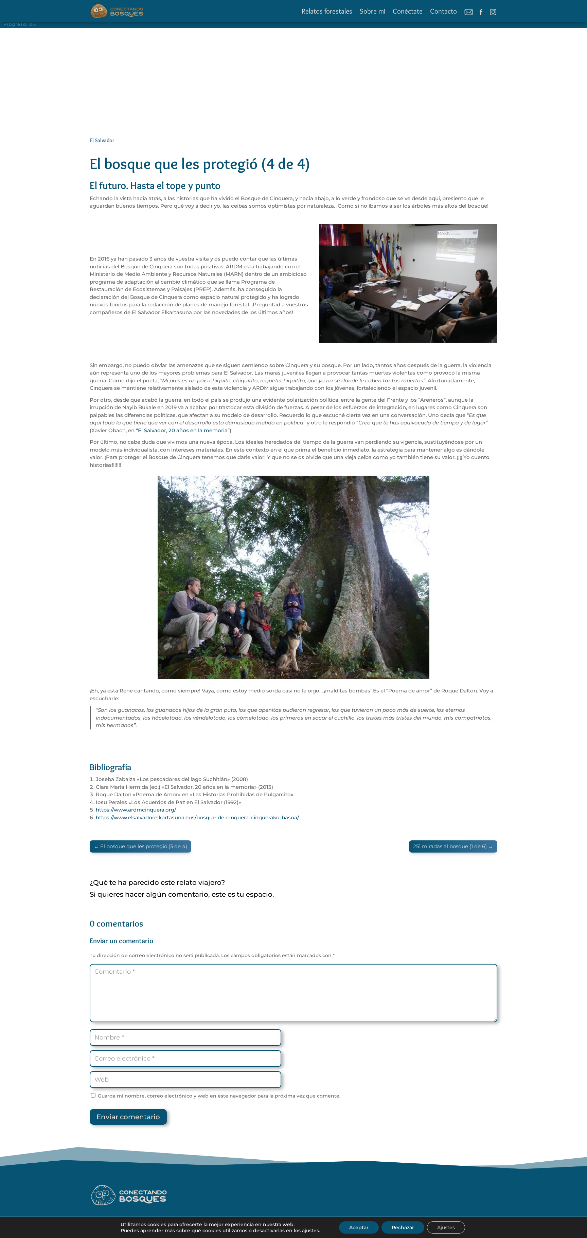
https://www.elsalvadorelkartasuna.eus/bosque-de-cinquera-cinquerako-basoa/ (197, 817)
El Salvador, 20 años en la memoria (183, 430)
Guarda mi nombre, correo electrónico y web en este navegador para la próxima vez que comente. (219, 1096)
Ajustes (446, 1227)
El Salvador (102, 140)
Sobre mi (372, 11)
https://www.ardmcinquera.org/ (136, 809)
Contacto (443, 11)
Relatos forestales (327, 11)
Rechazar (403, 1227)
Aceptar (359, 1227)
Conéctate (408, 11)
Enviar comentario (128, 1117)
